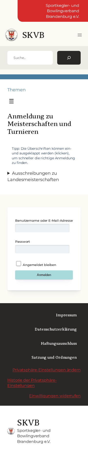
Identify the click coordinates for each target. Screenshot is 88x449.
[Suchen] (69, 58)
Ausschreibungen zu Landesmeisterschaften (33, 176)
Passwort (22, 241)
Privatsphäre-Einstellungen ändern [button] (46, 369)
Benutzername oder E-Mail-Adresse (44, 220)
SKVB (33, 35)
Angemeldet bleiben (39, 265)
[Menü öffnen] (80, 35)
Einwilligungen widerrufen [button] (55, 395)
